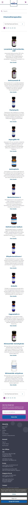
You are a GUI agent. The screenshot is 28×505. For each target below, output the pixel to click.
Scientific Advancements (8, 435)
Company (4, 427)
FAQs (3, 428)
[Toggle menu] (2, 2)
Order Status (5, 443)
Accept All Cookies (14, 501)
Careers (4, 430)
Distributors (5, 433)
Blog (3, 432)
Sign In (4, 442)
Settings (14, 494)
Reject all (14, 498)
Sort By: (7, 24)
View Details (13, 62)
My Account (5, 445)
